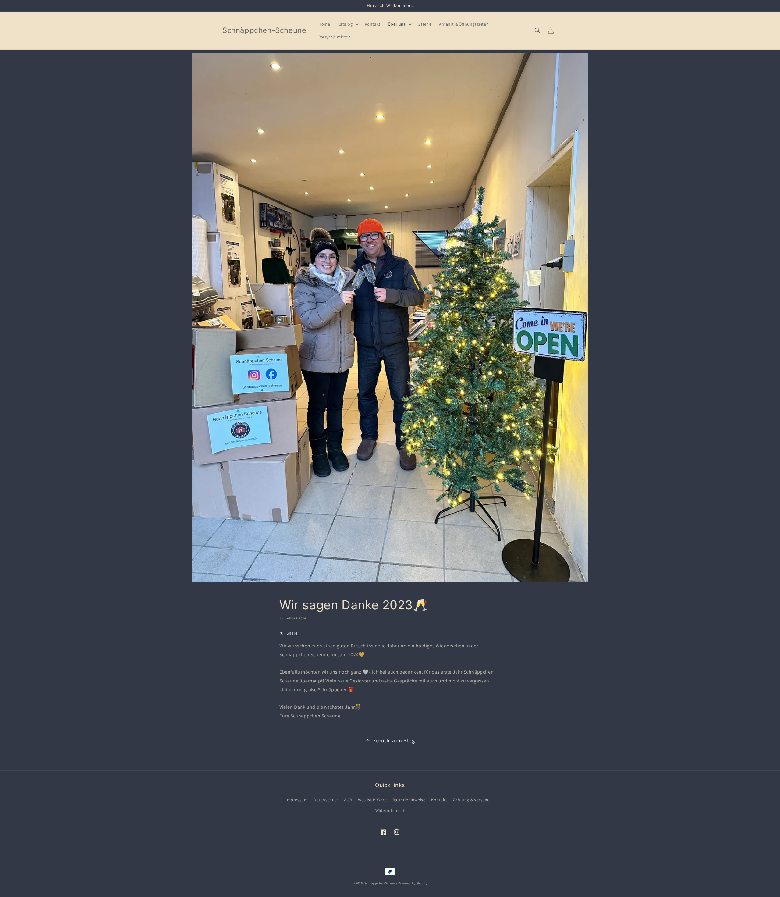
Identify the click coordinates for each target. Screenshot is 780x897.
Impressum (296, 800)
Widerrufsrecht (390, 810)
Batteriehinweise (409, 800)
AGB (348, 800)
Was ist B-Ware (372, 800)
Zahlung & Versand (471, 800)
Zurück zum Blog (394, 740)
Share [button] (292, 633)
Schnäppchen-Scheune (381, 883)
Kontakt (439, 800)
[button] (347, 24)
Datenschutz (326, 800)
